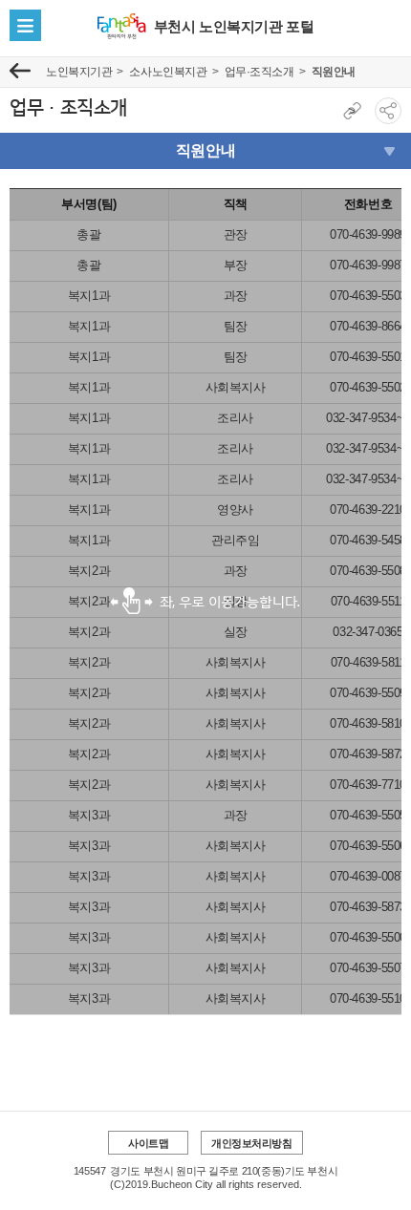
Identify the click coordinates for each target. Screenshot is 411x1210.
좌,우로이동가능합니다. (205, 601)
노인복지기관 (79, 71)
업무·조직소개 (259, 71)
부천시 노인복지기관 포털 (234, 26)
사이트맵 (148, 1143)
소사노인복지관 (167, 71)
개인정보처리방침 (251, 1143)
